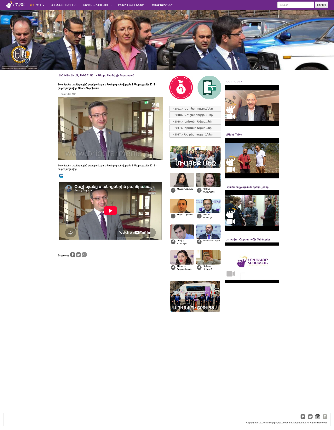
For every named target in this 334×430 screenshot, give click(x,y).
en (37, 5)
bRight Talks (234, 134)
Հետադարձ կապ (162, 5)
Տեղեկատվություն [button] (96, 5)
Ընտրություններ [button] (131, 5)
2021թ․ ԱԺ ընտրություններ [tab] (194, 108)
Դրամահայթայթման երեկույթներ (247, 187)
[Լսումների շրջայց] (195, 296)
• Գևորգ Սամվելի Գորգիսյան (96, 75)
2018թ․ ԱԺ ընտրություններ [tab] (194, 114)
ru (43, 5)
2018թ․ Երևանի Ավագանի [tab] (193, 121)
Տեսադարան (235, 82)
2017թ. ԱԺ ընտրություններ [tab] (194, 134)
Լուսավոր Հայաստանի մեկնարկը (248, 239)
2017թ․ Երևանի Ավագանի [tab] (193, 127)
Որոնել (321, 5)
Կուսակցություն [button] (63, 5)
